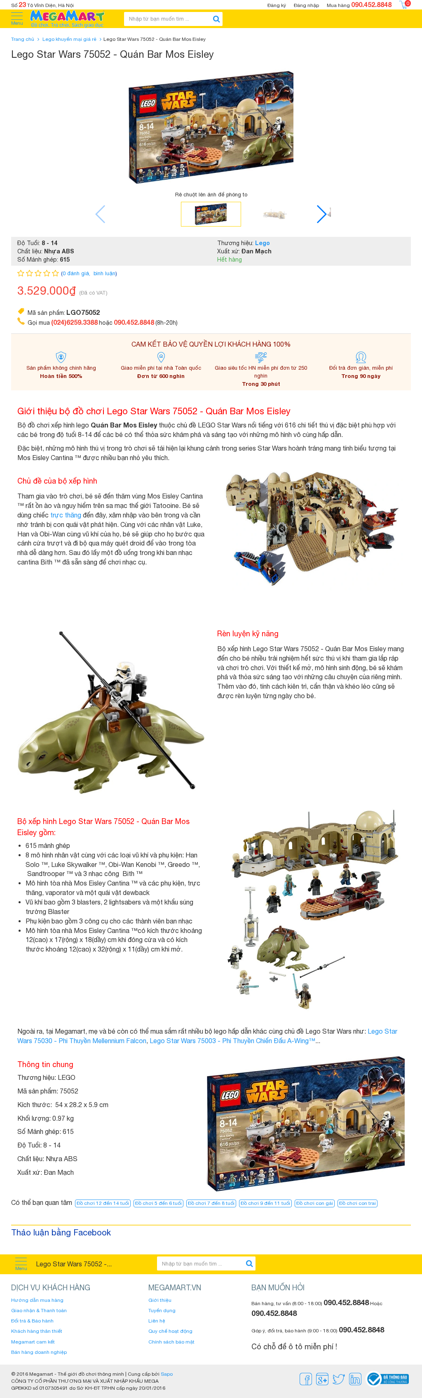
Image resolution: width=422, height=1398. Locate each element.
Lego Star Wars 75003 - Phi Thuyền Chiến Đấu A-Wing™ (232, 1040)
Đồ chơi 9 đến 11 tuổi (265, 1203)
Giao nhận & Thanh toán (39, 1310)
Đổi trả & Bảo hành (32, 1321)
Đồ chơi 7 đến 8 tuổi (211, 1203)
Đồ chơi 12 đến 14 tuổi (103, 1203)
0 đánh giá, (77, 273)
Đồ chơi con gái (314, 1203)
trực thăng (65, 515)
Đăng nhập (306, 5)
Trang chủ (22, 39)
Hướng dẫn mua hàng (37, 1300)
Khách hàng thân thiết (36, 1331)
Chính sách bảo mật (171, 1342)
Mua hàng (359, 4)
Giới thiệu (159, 1300)
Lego (262, 242)
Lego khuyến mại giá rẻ (69, 39)
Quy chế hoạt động (170, 1331)
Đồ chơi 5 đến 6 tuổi (158, 1203)
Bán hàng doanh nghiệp (39, 1352)
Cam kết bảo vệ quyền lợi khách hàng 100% (211, 344)
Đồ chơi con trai (357, 1203)
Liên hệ (156, 1321)
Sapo (167, 1374)
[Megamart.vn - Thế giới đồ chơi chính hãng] (72, 18)
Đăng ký (276, 5)
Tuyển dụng (162, 1310)
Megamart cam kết (33, 1342)
